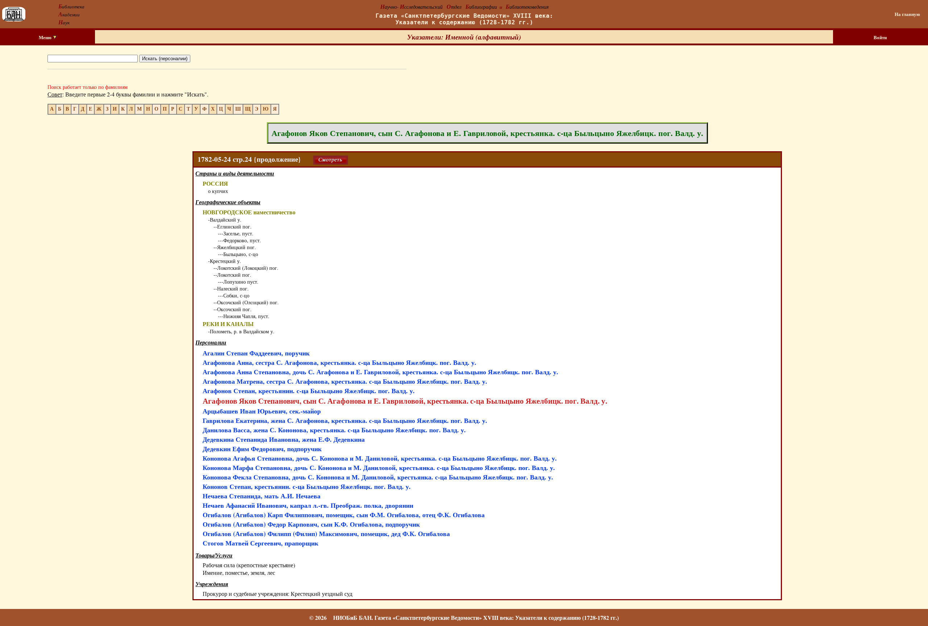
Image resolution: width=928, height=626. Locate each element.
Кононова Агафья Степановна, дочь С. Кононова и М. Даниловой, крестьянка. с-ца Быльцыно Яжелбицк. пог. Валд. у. (380, 458)
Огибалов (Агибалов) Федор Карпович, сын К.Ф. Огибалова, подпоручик (311, 524)
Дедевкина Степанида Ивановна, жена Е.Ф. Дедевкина (284, 439)
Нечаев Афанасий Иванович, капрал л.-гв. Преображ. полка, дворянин (308, 505)
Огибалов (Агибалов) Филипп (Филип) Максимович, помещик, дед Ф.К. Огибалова (326, 533)
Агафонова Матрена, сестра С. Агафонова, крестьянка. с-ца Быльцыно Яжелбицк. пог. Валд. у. (345, 381)
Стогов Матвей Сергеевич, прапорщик (260, 543)
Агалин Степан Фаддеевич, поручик (256, 353)
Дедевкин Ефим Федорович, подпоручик (262, 448)
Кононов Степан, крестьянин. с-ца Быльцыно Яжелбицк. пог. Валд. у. (307, 486)
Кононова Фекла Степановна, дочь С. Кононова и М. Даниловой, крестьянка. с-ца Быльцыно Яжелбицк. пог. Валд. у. (378, 477)
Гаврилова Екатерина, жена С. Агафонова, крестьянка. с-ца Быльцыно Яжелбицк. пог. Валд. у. (345, 420)
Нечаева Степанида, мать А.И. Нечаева (261, 496)
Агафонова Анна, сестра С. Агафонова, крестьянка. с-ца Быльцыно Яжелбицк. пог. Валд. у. (339, 362)
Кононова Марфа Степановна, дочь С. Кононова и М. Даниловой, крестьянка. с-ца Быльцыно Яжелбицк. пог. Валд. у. (379, 467)
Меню (46, 37)
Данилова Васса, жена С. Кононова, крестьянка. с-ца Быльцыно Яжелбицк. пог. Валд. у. (334, 430)
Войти (880, 37)
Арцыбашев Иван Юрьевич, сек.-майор (262, 411)
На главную (907, 14)
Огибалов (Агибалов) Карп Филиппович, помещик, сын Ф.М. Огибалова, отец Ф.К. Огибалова (344, 514)
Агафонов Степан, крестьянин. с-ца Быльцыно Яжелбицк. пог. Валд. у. (309, 390)
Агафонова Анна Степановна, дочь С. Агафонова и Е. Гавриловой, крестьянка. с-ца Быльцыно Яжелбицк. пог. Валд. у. (380, 371)
